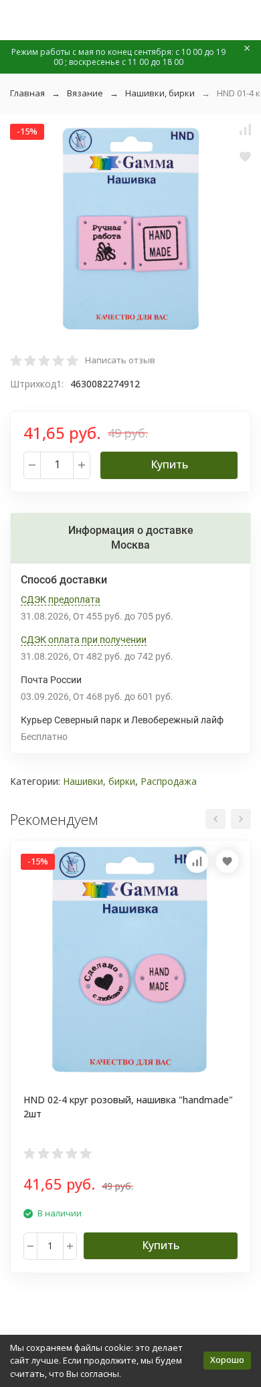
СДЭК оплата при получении (84, 639)
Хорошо (227, 1360)
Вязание (85, 93)
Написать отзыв (120, 360)
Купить (169, 464)
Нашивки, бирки (160, 93)
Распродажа (169, 781)
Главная (27, 93)
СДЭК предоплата (60, 599)
